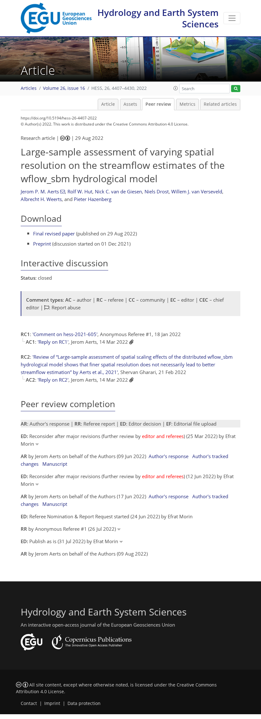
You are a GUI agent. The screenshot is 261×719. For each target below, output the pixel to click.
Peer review (158, 104)
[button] (175, 88)
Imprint (52, 703)
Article (108, 104)
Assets (130, 104)
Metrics (187, 104)
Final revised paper (54, 233)
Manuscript (54, 464)
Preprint (42, 244)
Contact (29, 703)
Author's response (168, 456)
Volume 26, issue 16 (64, 88)
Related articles (220, 104)
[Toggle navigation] (231, 18)
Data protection (84, 703)
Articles (29, 88)
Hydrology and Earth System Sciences (158, 18)
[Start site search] (235, 88)
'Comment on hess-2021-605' (64, 334)
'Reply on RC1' (53, 342)
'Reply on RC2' (53, 380)
